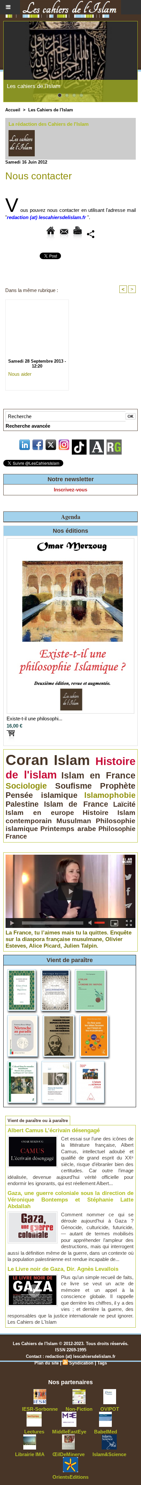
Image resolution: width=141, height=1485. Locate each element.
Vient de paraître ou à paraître (38, 1120)
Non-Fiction (79, 1409)
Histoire (96, 812)
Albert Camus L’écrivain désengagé (54, 1130)
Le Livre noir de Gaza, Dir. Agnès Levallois (63, 1269)
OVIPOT (109, 1409)
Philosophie (116, 828)
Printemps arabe (68, 828)
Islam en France (98, 775)
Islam (72, 760)
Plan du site (46, 1363)
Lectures (34, 1431)
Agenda (70, 516)
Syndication (81, 1363)
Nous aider (19, 374)
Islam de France (76, 804)
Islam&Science (109, 1454)
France (16, 836)
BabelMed (105, 1431)
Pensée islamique (41, 795)
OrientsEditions (70, 1477)
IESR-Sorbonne (40, 1409)
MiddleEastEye (69, 1431)
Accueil (12, 109)
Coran (27, 760)
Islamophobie (109, 795)
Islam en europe (40, 813)
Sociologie (26, 785)
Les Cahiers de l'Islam (50, 109)
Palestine (22, 804)
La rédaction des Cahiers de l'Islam (49, 124)
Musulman (73, 820)
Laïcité (124, 804)
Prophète (117, 785)
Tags (102, 1363)
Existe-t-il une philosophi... (34, 718)
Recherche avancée (28, 426)
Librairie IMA (30, 1454)
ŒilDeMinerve (68, 1454)
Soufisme (73, 785)
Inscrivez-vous (70, 489)
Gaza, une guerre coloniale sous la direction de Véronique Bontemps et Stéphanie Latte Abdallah (70, 1199)
